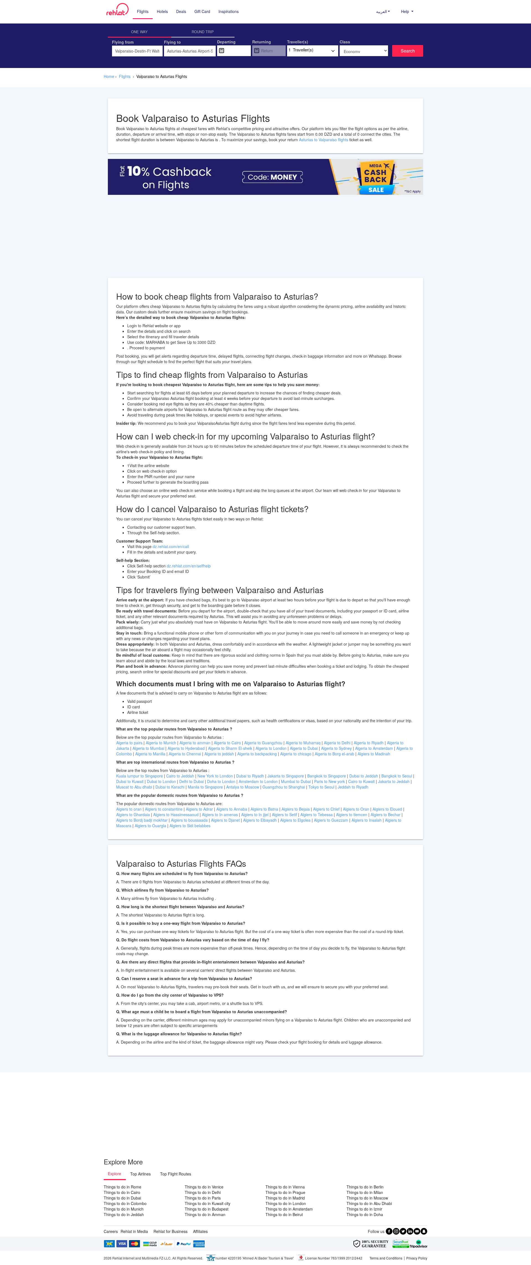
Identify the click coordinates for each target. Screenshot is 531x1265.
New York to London (215, 776)
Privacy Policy (416, 1258)
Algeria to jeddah (219, 753)
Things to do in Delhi (203, 1192)
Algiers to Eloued (387, 809)
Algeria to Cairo (228, 742)
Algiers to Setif (285, 814)
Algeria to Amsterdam (374, 748)
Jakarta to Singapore (286, 776)
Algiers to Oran (356, 809)
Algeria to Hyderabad (187, 748)
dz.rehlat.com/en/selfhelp (189, 566)
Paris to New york (330, 781)
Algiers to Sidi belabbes (190, 825)
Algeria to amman (195, 742)
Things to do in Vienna (285, 1187)
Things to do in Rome (122, 1187)
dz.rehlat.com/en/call (171, 546)
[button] (383, 11)
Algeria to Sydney (337, 748)
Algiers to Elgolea (296, 820)
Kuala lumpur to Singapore (140, 776)
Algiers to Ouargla (151, 825)
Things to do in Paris (203, 1198)
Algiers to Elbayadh (260, 820)
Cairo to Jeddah (180, 776)
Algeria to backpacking (257, 753)
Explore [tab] (114, 1173)
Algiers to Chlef (327, 809)
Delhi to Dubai (192, 781)
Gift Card (202, 11)
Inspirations (228, 11)
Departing (226, 41)
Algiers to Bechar (386, 814)
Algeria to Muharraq (304, 742)
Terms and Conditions (385, 1258)
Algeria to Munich (161, 742)
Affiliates (200, 1231)
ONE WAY (139, 31)
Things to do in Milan (365, 1192)
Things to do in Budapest (206, 1209)
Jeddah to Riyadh (353, 787)
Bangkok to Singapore (327, 776)
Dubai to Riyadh (250, 776)
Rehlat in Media (134, 1231)
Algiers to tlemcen (351, 814)
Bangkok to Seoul (397, 776)
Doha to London (221, 781)
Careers (111, 1231)
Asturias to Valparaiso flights (323, 139)
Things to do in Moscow (367, 1198)
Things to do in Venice (204, 1187)
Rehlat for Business (170, 1231)
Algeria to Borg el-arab (335, 753)
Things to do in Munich (124, 1209)
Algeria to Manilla (150, 753)
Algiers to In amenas (220, 814)
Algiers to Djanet (226, 820)
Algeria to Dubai (304, 748)
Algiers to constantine (164, 809)
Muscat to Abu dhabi (134, 787)
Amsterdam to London (259, 781)
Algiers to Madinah (374, 753)
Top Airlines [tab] (140, 1174)
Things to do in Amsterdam (289, 1209)
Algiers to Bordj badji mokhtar (142, 820)
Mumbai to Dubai (296, 781)
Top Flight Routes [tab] (175, 1174)
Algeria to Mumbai (148, 748)
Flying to (172, 42)
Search (408, 51)
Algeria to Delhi (338, 742)
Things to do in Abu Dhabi (369, 1203)
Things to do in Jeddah (124, 1214)
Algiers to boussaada (190, 820)
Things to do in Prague (285, 1192)
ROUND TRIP (203, 31)
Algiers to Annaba (232, 809)
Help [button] (405, 11)
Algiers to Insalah (367, 820)
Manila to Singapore (206, 787)
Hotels (162, 11)
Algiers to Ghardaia (133, 814)
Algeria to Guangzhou (263, 742)
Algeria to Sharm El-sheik (230, 748)
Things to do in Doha (365, 1214)
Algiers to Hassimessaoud (176, 814)
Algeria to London (272, 748)
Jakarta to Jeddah (394, 781)
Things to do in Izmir (364, 1209)
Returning (261, 41)
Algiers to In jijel (255, 814)
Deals (181, 11)
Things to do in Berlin (365, 1187)
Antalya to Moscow (243, 787)
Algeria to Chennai (185, 753)
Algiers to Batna (265, 809)
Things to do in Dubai (122, 1198)
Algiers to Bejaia (296, 809)
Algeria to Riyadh (369, 742)
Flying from (123, 42)
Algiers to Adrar (200, 809)
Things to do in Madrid (285, 1198)
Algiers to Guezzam (331, 820)
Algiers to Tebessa (317, 814)
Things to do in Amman (205, 1214)
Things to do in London (286, 1203)
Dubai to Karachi (170, 787)
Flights (143, 11)
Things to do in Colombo (125, 1203)
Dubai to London (162, 781)
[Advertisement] (265, 239)
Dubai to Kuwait (130, 781)
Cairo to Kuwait (362, 781)
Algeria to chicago (296, 753)
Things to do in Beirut (284, 1214)
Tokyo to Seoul (321, 787)
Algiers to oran (129, 809)
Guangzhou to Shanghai (284, 787)
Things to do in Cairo (122, 1192)
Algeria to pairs (130, 742)
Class (345, 41)
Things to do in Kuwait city (207, 1203)
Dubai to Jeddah (364, 776)
